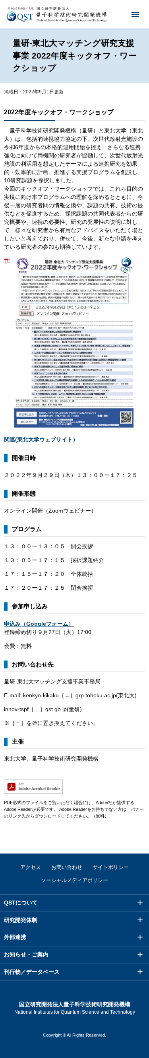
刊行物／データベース (32, 972)
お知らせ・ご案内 (26, 954)
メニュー (135, 14)
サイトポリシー (111, 867)
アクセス (30, 867)
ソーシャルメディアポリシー (74, 880)
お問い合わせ (66, 867)
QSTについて (21, 902)
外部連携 (15, 937)
